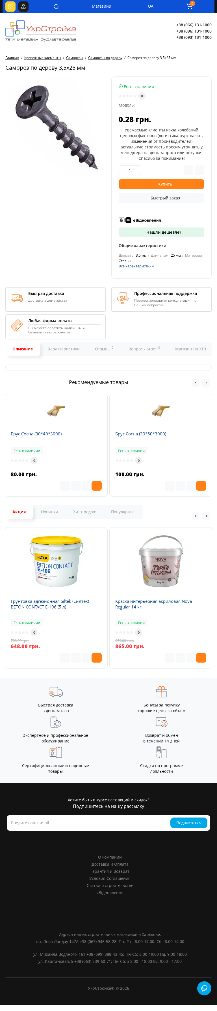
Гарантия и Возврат (109, 871)
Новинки (49, 511)
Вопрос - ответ (144, 348)
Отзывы (104, 348)
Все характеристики (136, 266)
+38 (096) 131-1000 (194, 31)
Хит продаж (84, 511)
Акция (19, 511)
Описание (22, 349)
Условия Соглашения (110, 878)
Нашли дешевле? (163, 232)
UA (150, 6)
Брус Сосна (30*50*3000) (140, 434)
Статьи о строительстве (110, 885)
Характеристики (64, 349)
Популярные (123, 511)
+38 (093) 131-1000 (194, 37)
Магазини (98, 6)
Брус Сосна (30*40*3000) (36, 434)
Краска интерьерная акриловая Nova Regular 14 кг (153, 604)
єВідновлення (110, 892)
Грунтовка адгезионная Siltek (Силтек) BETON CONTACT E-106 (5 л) (50, 604)
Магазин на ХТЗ (190, 349)
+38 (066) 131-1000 (194, 24)
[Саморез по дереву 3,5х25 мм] (55, 126)
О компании (110, 857)
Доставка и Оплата (110, 864)
